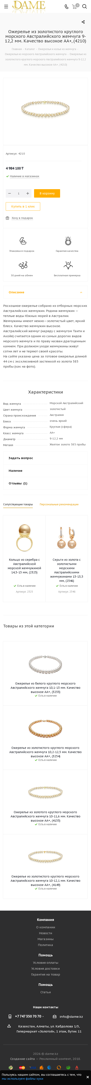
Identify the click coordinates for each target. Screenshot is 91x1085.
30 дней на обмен (22, 275)
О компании (45, 927)
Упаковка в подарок (21, 250)
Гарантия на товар (45, 974)
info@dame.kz (71, 1017)
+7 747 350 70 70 (28, 1016)
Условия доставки (45, 968)
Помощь (46, 955)
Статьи (45, 992)
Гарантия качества (67, 250)
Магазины (45, 939)
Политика (45, 945)
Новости (45, 933)
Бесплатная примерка (67, 275)
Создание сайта (22, 1059)
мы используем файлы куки (22, 1079)
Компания (45, 920)
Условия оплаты (45, 963)
